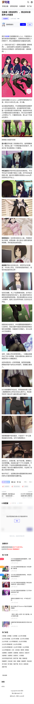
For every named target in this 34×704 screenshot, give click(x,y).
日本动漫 (10, 661)
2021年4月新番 (6, 638)
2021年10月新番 (24, 638)
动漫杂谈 (21, 652)
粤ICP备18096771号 (17, 693)
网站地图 (4, 675)
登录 (17, 521)
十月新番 (21, 655)
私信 (30, 24)
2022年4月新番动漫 (7, 647)
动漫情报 (4, 652)
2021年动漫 (5, 641)
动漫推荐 (22, 6)
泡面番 (7, 36)
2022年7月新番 (17, 647)
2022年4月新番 (17, 644)
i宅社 (21, 690)
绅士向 (20, 664)
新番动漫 (24, 658)
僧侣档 (22, 650)
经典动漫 (26, 664)
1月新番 (4, 636)
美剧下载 (4, 666)
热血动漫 (29, 661)
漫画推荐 (23, 661)
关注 (23, 24)
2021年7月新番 (15, 638)
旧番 (14, 661)
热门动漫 (30, 6)
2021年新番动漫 (13, 641)
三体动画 (17, 650)
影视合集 (5, 6)
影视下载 (15, 658)
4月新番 (9, 636)
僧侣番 (27, 650)
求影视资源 (14, 6)
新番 (20, 658)
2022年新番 (26, 647)
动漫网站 (10, 655)
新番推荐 (4, 661)
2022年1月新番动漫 (7, 644)
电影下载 (15, 664)
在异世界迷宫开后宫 (7, 658)
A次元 (3, 686)
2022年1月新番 (23, 641)
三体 (13, 650)
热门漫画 (10, 664)
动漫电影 (4, 655)
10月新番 (14, 636)
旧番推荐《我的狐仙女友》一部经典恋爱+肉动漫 (8, 495)
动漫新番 (15, 652)
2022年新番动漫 (6, 650)
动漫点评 (27, 652)
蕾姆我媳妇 (16, 549)
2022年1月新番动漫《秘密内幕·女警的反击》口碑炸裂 (26, 495)
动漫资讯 (15, 655)
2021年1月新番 (22, 636)
